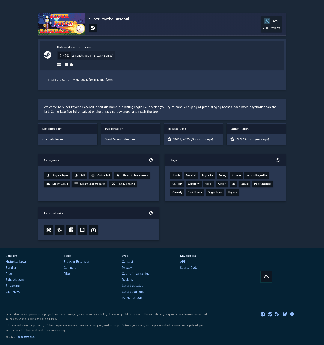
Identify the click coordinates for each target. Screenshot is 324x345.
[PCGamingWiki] (71, 230)
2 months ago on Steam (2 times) (92, 55)
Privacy (127, 267)
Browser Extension (77, 261)
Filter (67, 273)
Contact (127, 261)
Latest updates (132, 286)
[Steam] (270, 314)
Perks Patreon (132, 298)
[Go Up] (266, 277)
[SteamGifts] (82, 230)
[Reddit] (292, 314)
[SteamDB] (48, 230)
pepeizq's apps (27, 336)
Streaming (13, 286)
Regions (127, 279)
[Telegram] (263, 314)
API (182, 261)
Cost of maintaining (135, 273)
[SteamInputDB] (93, 230)
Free (9, 273)
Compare (70, 267)
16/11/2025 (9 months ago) (193, 139)
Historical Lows (16, 261)
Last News (13, 292)
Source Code (189, 267)
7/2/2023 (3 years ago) (252, 139)
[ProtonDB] (59, 230)
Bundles (11, 267)
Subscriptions (15, 279)
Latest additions (133, 292)
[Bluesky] (285, 314)
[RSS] (277, 314)
